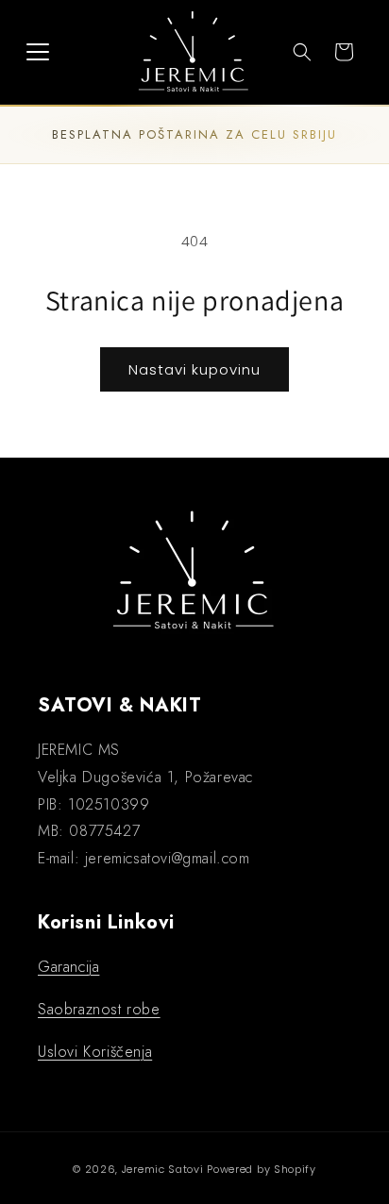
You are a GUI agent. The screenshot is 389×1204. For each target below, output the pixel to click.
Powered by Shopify (261, 1169)
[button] (38, 52)
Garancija (68, 967)
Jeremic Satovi (163, 1169)
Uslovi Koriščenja (95, 1051)
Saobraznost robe (99, 1009)
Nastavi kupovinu (194, 369)
